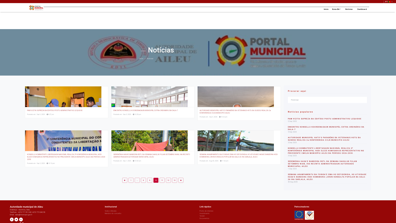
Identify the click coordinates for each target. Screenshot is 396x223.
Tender (202, 216)
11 (162, 180)
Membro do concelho (113, 213)
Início (141, 58)
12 (168, 180)
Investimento (205, 213)
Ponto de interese (206, 211)
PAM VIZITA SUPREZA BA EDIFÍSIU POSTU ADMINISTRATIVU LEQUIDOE (55, 110)
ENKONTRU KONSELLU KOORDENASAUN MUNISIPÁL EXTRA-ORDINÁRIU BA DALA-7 (145, 110)
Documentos (204, 218)
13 (175, 180)
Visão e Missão (111, 211)
